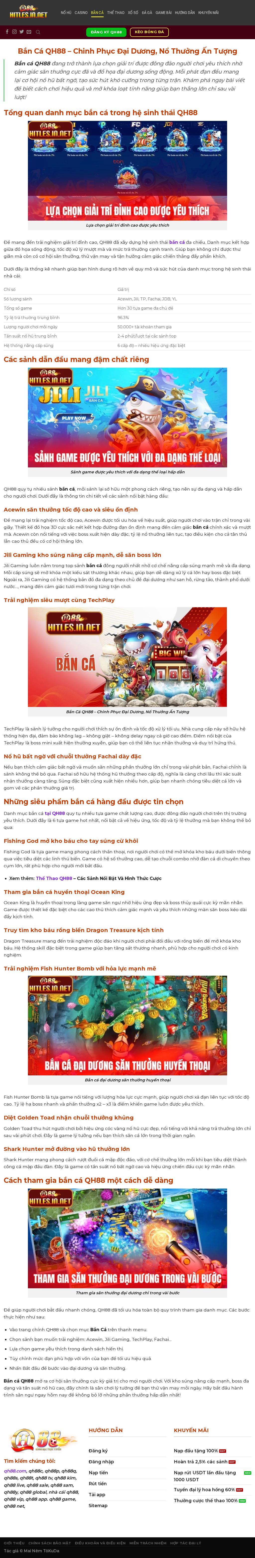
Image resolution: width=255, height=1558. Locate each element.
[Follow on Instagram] (14, 32)
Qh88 (63, 1506)
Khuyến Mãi (208, 13)
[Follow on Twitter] (21, 32)
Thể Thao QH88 (54, 878)
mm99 (33, 1506)
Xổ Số (133, 13)
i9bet (49, 1506)
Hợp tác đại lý (185, 1543)
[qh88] (29, 12)
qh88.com (15, 1470)
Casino (81, 13)
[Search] (38, 32)
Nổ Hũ (66, 13)
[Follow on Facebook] (7, 32)
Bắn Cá (97, 13)
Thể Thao (116, 13)
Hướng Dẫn (185, 13)
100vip (11, 1513)
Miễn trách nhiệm (148, 1543)
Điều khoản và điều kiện (100, 1543)
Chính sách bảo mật (49, 1543)
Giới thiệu (14, 1543)
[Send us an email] (29, 32)
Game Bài (164, 13)
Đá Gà (147, 13)
